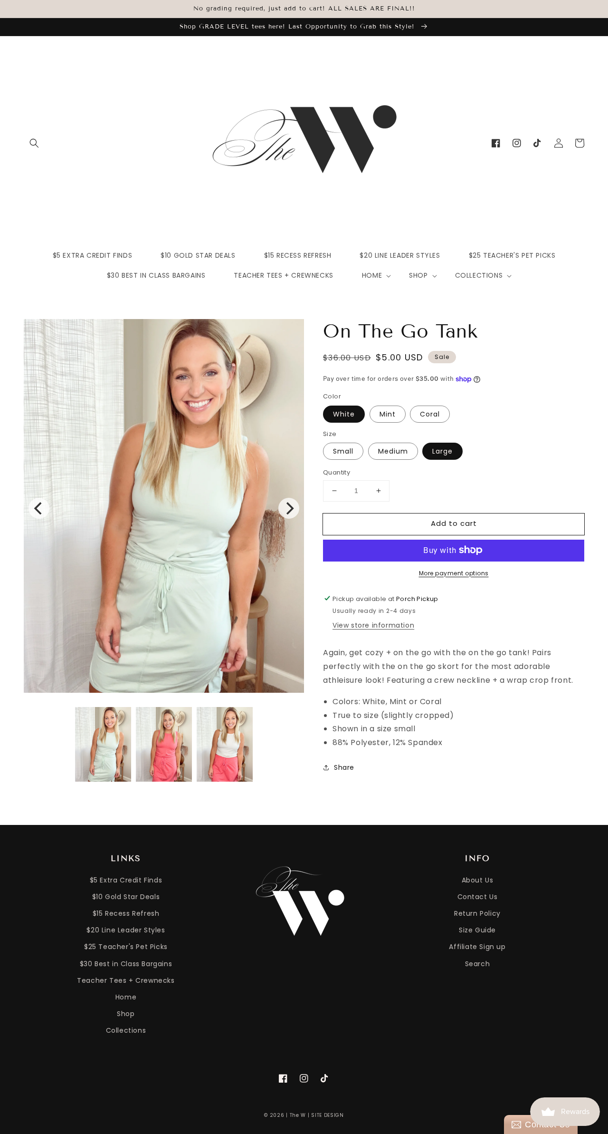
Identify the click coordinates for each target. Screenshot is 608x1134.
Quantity (336, 472)
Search (477, 964)
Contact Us (477, 896)
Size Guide (477, 930)
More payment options (454, 573)
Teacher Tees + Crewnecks (125, 980)
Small (343, 451)
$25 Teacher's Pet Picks (126, 946)
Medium (393, 451)
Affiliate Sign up (477, 946)
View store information (373, 625)
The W (298, 1115)
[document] (164, 508)
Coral (430, 413)
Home (125, 997)
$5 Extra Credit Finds (126, 880)
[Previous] (38, 508)
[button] (34, 143)
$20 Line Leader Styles (125, 930)
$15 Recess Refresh (126, 913)
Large (442, 451)
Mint (388, 413)
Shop (125, 1013)
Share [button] (344, 767)
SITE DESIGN (327, 1115)
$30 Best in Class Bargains (126, 964)
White (344, 413)
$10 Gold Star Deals (126, 896)
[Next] (288, 508)
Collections (126, 1030)
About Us (478, 880)
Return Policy (477, 913)
